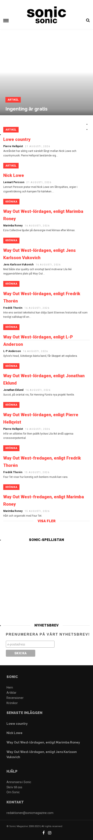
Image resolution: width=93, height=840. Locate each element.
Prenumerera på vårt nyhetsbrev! (48, 634)
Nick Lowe (14, 733)
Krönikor (12, 703)
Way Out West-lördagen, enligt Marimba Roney (43, 742)
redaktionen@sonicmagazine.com (29, 813)
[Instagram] (49, 833)
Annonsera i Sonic (18, 782)
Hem (9, 687)
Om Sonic (13, 792)
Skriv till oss (14, 787)
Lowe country (17, 723)
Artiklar (11, 692)
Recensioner (15, 698)
